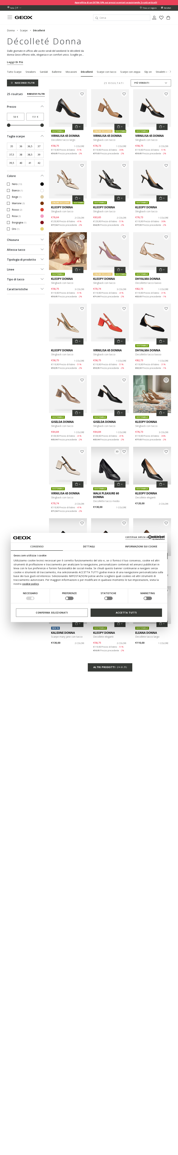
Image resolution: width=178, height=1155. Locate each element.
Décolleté (87, 71)
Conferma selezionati (52, 612)
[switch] (69, 598)
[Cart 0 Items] (168, 19)
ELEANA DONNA (146, 633)
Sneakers (31, 71)
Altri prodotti (110, 667)
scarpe (24, 30)
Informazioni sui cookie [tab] (141, 546)
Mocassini (71, 71)
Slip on (148, 71)
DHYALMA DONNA (147, 279)
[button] (170, 71)
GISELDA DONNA (62, 422)
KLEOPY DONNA (62, 207)
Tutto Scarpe (14, 71)
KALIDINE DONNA (63, 633)
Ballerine (57, 71)
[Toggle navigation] (10, 18)
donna (11, 30)
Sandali (44, 71)
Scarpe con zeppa (130, 71)
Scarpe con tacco (106, 71)
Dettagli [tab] (89, 546)
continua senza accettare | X (144, 537)
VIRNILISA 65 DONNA (65, 136)
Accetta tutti (126, 612)
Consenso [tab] (37, 546)
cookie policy (30, 583)
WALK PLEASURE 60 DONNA (106, 495)
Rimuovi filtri (36, 93)
